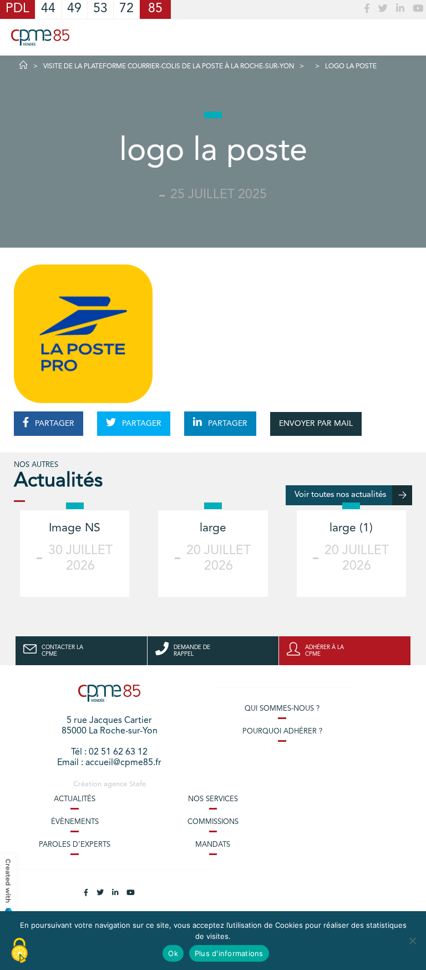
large (213, 528)
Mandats (212, 844)
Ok (173, 953)
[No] (412, 940)
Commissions (213, 822)
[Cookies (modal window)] (19, 951)
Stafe (137, 784)
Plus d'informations (229, 953)
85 (155, 9)
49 (74, 9)
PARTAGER (53, 424)
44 (48, 9)
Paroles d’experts (74, 844)
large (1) (351, 528)
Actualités (74, 799)
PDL (17, 9)
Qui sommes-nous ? (282, 708)
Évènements (75, 822)
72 (126, 9)
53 (100, 9)
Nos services (213, 799)
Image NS (74, 528)
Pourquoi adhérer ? (282, 731)
